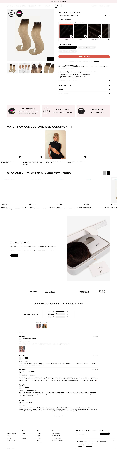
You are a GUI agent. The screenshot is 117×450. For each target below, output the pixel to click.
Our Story (9, 437)
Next (52, 59)
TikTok (24, 437)
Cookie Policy (56, 433)
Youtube (24, 438)
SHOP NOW (14, 255)
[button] (61, 16)
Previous (48, 59)
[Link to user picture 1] (22, 349)
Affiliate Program (11, 433)
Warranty (39, 442)
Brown (71, 22)
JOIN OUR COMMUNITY (104, 433)
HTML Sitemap (11, 440)
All (60, 22)
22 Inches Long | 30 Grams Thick (67, 51)
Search (47, 6)
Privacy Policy (56, 435)
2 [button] (56, 416)
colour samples (36, 246)
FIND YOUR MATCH (28, 6)
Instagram (25, 433)
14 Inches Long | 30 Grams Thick (67, 47)
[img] (22, 336)
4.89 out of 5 (34, 314)
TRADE (40, 6)
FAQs (38, 438)
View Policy (89, 444)
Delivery (39, 435)
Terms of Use (55, 437)
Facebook (24, 435)
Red (76, 22)
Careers (9, 438)
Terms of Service (56, 438)
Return (39, 437)
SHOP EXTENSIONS (13, 6)
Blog (8, 435)
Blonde (81, 22)
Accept (80, 444)
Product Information (57, 440)
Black (65, 22)
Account (94, 6)
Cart (108, 6)
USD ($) (102, 6)
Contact (39, 433)
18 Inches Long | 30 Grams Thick (86, 47)
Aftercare (39, 440)
